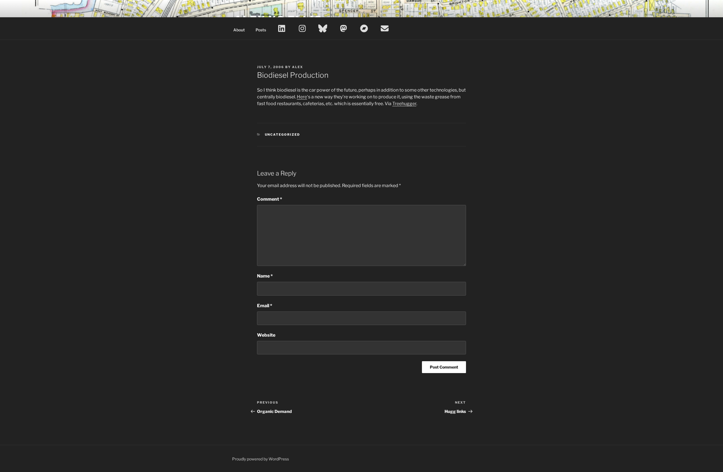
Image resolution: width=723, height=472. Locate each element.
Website (266, 335)
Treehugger (404, 103)
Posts (261, 29)
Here (302, 96)
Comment (269, 199)
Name (265, 276)
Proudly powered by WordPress (260, 458)
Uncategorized (282, 135)
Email (264, 305)
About (239, 29)
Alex (297, 67)
